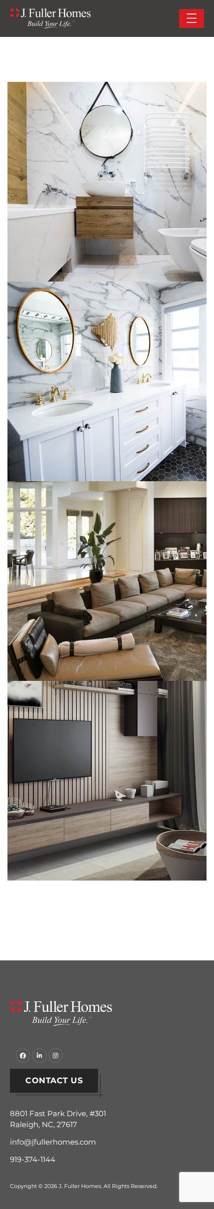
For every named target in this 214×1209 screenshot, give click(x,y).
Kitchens (135, 194)
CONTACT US (54, 1080)
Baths (79, 394)
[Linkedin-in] (39, 1055)
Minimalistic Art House (107, 770)
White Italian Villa (107, 570)
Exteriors (80, 793)
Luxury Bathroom (107, 370)
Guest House (107, 171)
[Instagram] (56, 1055)
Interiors (80, 194)
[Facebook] (23, 1055)
